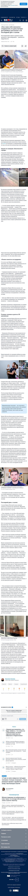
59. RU (4, 143)
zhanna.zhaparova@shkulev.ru (9, 859)
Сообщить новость (6, 830)
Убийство (4, 684)
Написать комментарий (10, 46)
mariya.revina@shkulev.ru (9, 861)
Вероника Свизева (10, 679)
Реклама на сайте (6, 837)
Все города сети (5, 847)
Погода (18, 17)
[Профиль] (26, 20)
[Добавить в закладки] (22, 46)
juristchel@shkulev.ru (14, 855)
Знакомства (12, 17)
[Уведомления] (23, 20)
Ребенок (10, 684)
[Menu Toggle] (1, 20)
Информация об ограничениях (14, 866)
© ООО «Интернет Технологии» (14, 887)
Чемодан (16, 684)
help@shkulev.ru (17, 856)
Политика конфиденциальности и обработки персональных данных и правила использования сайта (14, 873)
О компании (4, 840)
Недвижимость (4, 17)
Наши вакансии (5, 843)
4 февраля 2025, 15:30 (5, 41)
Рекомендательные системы (14, 870)
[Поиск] (20, 20)
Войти (6, 719)
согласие (13, 5)
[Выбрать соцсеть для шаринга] (25, 46)
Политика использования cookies (14, 868)
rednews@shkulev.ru (19, 853)
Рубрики (3, 833)
